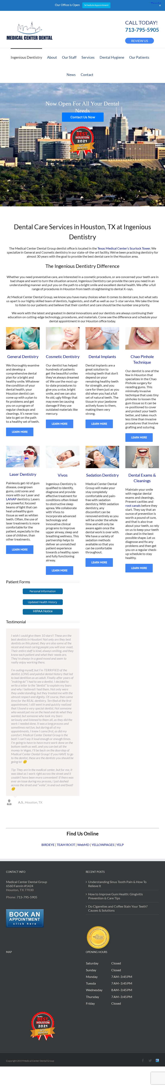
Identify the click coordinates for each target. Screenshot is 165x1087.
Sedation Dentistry (102, 475)
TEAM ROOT (66, 784)
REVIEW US (139, 41)
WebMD (83, 784)
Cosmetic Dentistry (62, 356)
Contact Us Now (82, 117)
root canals (133, 505)
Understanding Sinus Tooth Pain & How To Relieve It (117, 824)
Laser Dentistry (22, 474)
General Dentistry (22, 356)
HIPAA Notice (43, 611)
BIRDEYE (48, 784)
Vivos (63, 475)
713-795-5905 (142, 30)
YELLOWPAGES (103, 784)
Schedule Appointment (96, 5)
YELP (120, 784)
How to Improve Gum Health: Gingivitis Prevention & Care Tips (115, 836)
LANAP (11, 499)
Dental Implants (102, 356)
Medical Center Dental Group (26, 822)
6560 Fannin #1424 (19, 826)
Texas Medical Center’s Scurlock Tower (123, 248)
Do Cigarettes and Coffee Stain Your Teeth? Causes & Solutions (117, 848)
